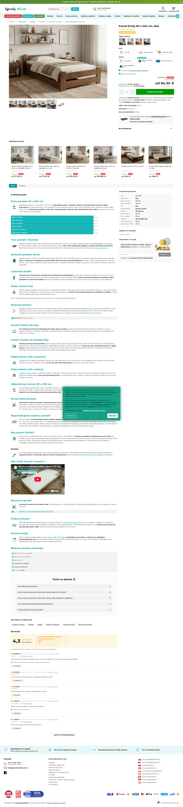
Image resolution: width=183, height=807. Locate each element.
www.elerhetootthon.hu (150, 774)
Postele (31, 624)
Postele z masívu (18, 624)
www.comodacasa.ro (149, 777)
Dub (137, 198)
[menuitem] (13, 16)
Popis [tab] (13, 186)
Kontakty (52, 775)
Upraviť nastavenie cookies (56, 803)
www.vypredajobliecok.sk (151, 759)
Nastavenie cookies (102, 404)
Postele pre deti (69, 624)
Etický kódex (53, 782)
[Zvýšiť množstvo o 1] (132, 92)
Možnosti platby (54, 770)
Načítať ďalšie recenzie (64, 735)
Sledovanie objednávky (57, 765)
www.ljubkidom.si (148, 765)
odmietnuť (91, 406)
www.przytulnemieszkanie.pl (152, 771)
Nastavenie (71, 416)
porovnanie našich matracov (139, 70)
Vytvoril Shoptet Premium (170, 803)
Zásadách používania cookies (94, 410)
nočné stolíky (135, 119)
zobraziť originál (54, 654)
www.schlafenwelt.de (149, 779)
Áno (137, 206)
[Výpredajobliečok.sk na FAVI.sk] (9, 794)
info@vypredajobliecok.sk (17, 768)
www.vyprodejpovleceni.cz (151, 762)
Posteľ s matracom (53, 624)
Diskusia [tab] (22, 186)
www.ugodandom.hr (149, 768)
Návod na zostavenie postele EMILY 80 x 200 (36, 511)
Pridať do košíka (155, 92)
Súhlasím (113, 416)
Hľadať (75, 9)
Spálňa (39, 624)
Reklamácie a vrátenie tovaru (59, 772)
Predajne (52, 763)
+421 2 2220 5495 (14, 763)
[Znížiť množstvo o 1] (121, 92)
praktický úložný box (159, 116)
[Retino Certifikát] (33, 794)
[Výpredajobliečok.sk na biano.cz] (18, 794)
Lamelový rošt (24, 360)
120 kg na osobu (141, 208)
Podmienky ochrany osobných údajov (62, 780)
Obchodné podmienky (56, 777)
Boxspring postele (85, 624)
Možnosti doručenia (129, 74)
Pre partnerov (53, 784)
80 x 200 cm (140, 211)
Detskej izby (143, 218)
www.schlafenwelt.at (149, 782)
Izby (137, 218)
